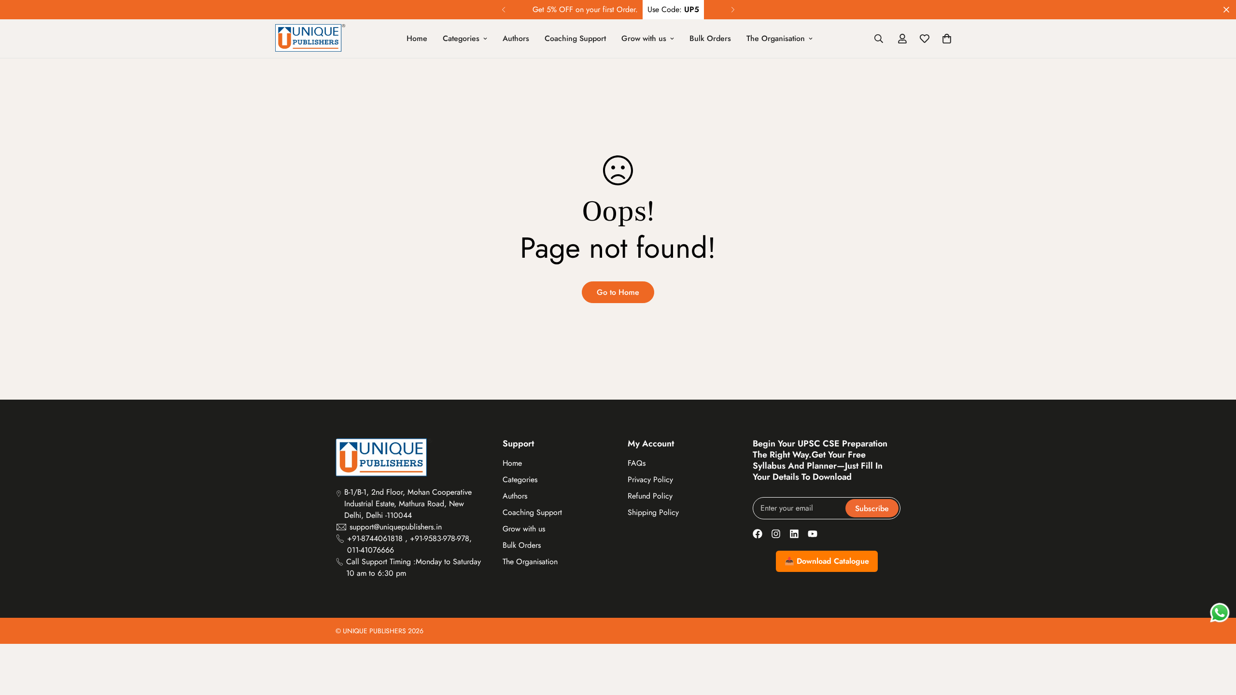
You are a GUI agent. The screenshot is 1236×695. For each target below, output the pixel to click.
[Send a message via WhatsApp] (1219, 612)
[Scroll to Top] (1217, 642)
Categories (461, 38)
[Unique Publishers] (310, 38)
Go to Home (618, 292)
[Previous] (503, 9)
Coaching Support (575, 38)
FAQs (637, 463)
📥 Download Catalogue (827, 561)
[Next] (733, 9)
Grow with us (643, 38)
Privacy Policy (650, 479)
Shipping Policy (653, 512)
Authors (516, 38)
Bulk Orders (710, 38)
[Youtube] (812, 534)
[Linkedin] (794, 534)
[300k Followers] (757, 534)
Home (417, 38)
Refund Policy (650, 495)
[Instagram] (776, 534)
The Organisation (775, 38)
